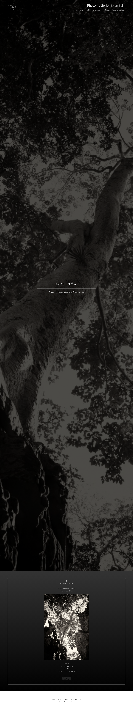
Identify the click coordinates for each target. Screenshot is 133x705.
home (75, 10)
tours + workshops (118, 10)
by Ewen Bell (105, 5)
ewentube (96, 10)
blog (81, 10)
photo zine (106, 10)
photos (88, 10)
